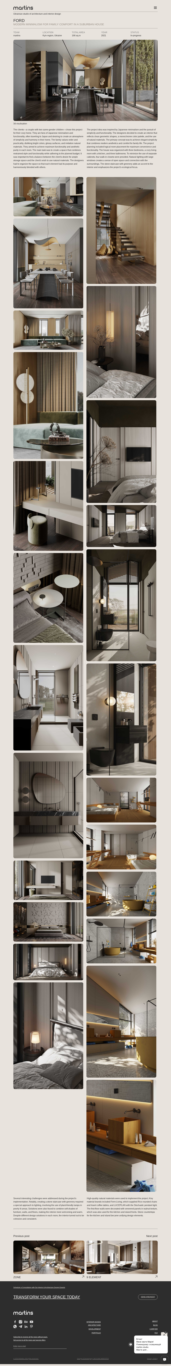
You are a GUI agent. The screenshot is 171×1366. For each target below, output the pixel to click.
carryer (154, 1329)
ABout (155, 1321)
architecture (94, 1325)
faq (156, 1333)
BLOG (155, 1325)
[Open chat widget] (164, 1359)
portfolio (96, 1333)
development (95, 1329)
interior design (94, 1322)
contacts (153, 1337)
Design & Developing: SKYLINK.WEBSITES (93, 1359)
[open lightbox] (48, 196)
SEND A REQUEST (148, 1297)
